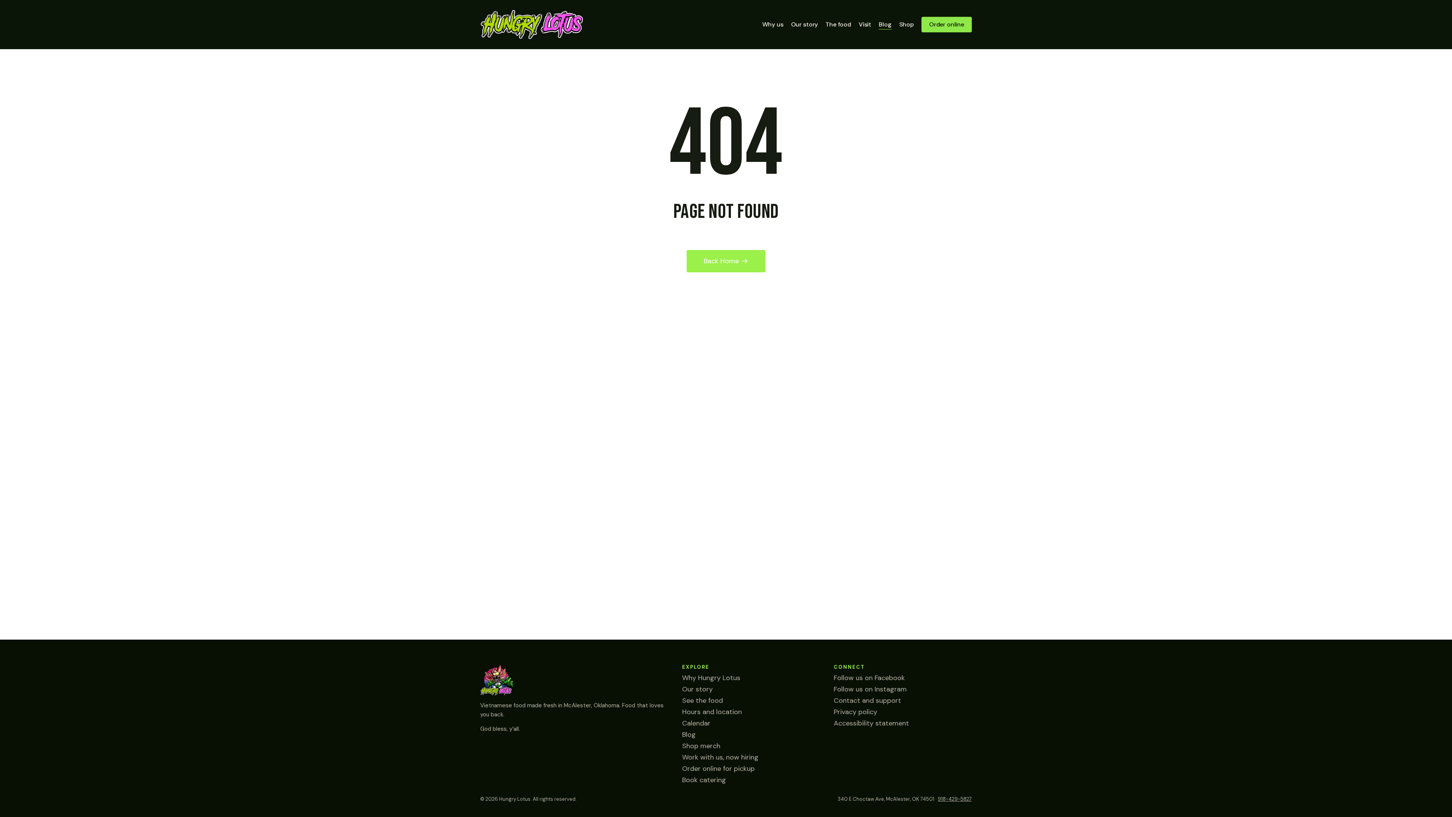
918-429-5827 (955, 799)
